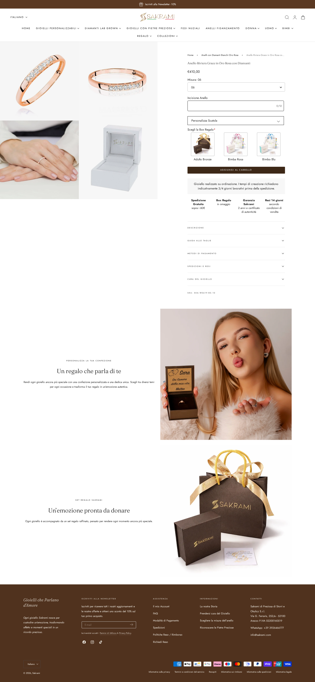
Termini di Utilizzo (108, 633)
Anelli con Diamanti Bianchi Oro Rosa (219, 55)
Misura (194, 79)
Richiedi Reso (160, 642)
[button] (286, 17)
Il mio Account (161, 606)
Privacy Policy (125, 633)
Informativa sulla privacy (159, 671)
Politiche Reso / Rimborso (167, 635)
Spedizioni (159, 628)
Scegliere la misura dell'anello (216, 621)
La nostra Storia (208, 606)
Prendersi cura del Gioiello (215, 614)
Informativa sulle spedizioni (259, 671)
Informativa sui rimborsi (231, 671)
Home (191, 55)
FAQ (155, 614)
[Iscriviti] (131, 624)
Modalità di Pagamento (166, 621)
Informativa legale (284, 671)
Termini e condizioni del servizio (189, 671)
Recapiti (212, 671)
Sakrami (36, 673)
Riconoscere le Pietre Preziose (217, 628)
